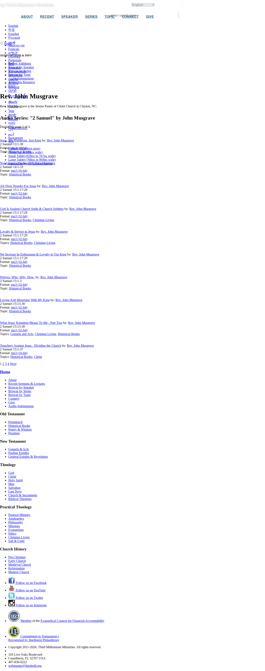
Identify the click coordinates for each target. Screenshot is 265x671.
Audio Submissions (21, 78)
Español (13, 34)
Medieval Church (19, 564)
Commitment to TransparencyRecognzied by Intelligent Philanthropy (33, 638)
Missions (14, 526)
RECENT (47, 16)
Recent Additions (19, 63)
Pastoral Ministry (19, 515)
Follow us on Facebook (31, 583)
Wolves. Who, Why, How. (17, 277)
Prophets (14, 433)
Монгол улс (16, 45)
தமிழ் (11, 123)
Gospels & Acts (18, 449)
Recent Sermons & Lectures (26, 383)
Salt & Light (16, 541)
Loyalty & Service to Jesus (17, 231)
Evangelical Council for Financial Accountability (72, 621)
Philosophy (15, 522)
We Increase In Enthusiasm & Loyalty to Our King (33, 254)
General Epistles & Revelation (28, 456)
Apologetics (16, 518)
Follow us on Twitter (29, 598)
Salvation (14, 487)
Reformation (16, 568)
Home (8, 43)
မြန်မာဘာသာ (17, 128)
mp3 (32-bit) (19, 193)
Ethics (12, 533)
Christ (38, 357)
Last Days (15, 491)
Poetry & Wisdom (20, 429)
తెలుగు (12, 102)
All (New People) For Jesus (18, 186)
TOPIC (110, 16)
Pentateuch (15, 422)
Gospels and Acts (21, 334)
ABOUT (27, 16)
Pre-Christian (16, 557)
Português (14, 60)
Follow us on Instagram (31, 605)
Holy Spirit (15, 480)
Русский (14, 37)
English (13, 26)
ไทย (11, 111)
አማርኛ (13, 53)
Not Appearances (11, 163)
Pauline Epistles (18, 453)
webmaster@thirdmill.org (25, 665)
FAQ (11, 86)
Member (25, 621)
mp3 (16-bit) (19, 148)
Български (15, 137)
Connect (13, 398)
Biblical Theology (20, 499)
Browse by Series (19, 71)
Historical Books (20, 151)
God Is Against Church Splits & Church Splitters (32, 209)
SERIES (91, 16)
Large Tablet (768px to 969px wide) (32, 159)
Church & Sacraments (22, 495)
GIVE (150, 16)
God (11, 473)
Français (13, 49)
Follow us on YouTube (30, 590)
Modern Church (18, 572)
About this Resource (21, 82)
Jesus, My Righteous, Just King (20, 140)
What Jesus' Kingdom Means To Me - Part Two (31, 323)
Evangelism (16, 530)
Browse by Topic (19, 74)
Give (11, 402)
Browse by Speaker (21, 67)
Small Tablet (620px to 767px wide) (31, 156)
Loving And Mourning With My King (25, 300)
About (12, 380)
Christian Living (43, 220)
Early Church (17, 561)
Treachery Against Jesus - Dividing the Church (30, 345)
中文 (11, 29)
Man (11, 484)
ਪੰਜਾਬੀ (12, 91)
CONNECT (130, 16)
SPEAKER (69, 16)
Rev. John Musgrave (60, 140)
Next (13, 364)
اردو (11, 134)
